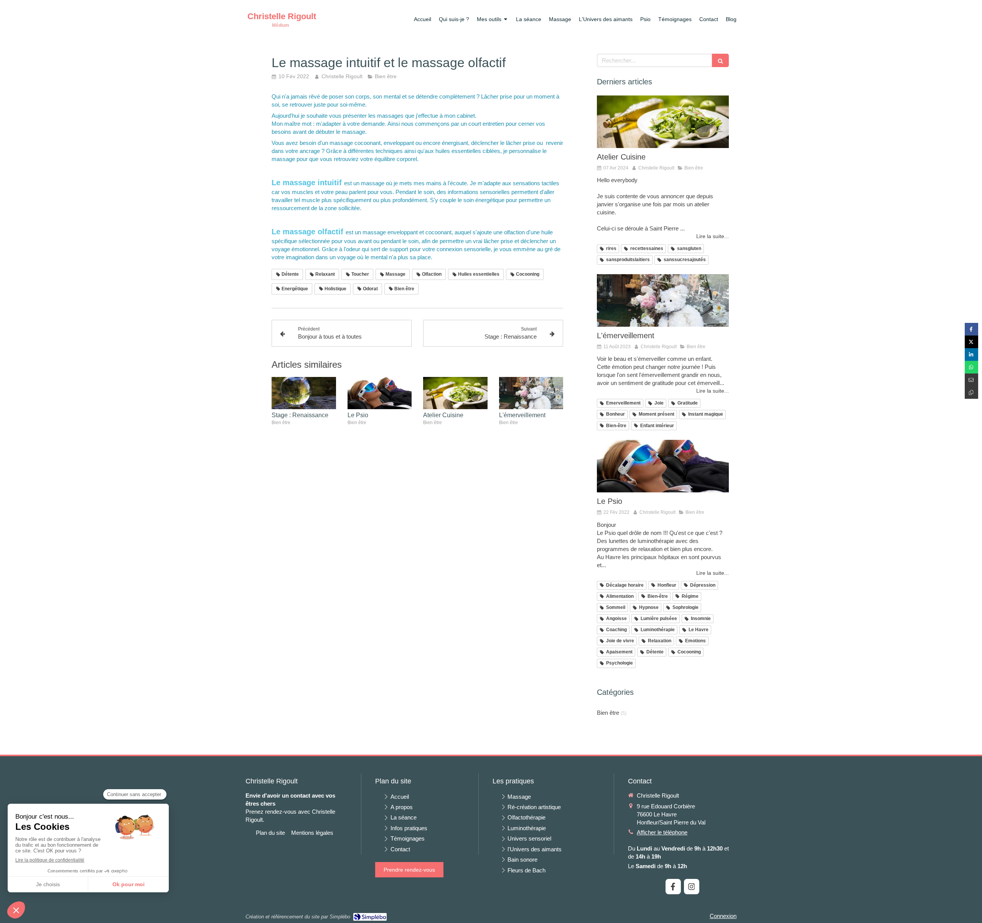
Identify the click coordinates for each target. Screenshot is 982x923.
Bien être (608, 712)
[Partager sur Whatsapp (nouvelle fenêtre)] (971, 367)
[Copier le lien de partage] (971, 392)
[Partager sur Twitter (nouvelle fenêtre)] (971, 342)
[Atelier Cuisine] (455, 393)
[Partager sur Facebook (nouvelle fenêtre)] (971, 329)
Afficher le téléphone (662, 832)
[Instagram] (691, 886)
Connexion (723, 916)
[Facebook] (673, 886)
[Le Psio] (380, 393)
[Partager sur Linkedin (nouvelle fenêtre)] (971, 354)
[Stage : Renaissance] (304, 393)
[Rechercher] (720, 60)
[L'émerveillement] (531, 393)
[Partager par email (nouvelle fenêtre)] (971, 379)
